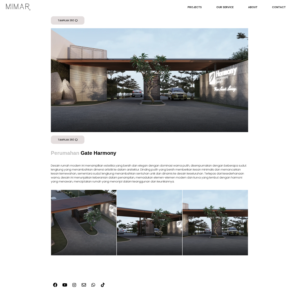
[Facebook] (55, 285)
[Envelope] (83, 285)
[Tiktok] (102, 285)
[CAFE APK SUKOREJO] (83, 222)
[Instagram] (74, 285)
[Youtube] (64, 285)
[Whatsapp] (93, 285)
